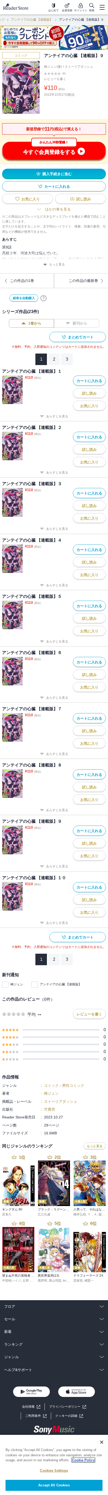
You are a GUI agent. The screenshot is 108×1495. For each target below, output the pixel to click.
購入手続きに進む (57, 174)
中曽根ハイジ (11, 1280)
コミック (21, 55)
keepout (68, 1280)
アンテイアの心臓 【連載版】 (32, 19)
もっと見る (57, 264)
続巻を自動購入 (24, 298)
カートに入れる (57, 186)
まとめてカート (81, 337)
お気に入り (30, 199)
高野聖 (42, 1280)
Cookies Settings (54, 1471)
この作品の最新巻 (83, 280)
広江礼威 (44, 1214)
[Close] (101, 1442)
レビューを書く (55, 79)
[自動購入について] (43, 298)
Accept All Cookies (53, 1485)
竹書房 (49, 1109)
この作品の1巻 (22, 280)
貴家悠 (78, 1280)
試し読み (83, 199)
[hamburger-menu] (102, 7)
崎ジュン (16, 984)
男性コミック (73, 1085)
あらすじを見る (57, 416)
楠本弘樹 (79, 1214)
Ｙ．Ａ (92, 1214)
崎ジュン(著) (53, 67)
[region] (54, 1465)
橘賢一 (89, 1280)
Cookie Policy (83, 1460)
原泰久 (7, 1214)
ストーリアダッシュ (79, 67)
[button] (69, 1415)
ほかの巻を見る (58, 209)
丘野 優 (28, 1280)
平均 (31, 1014)
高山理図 (55, 1280)
